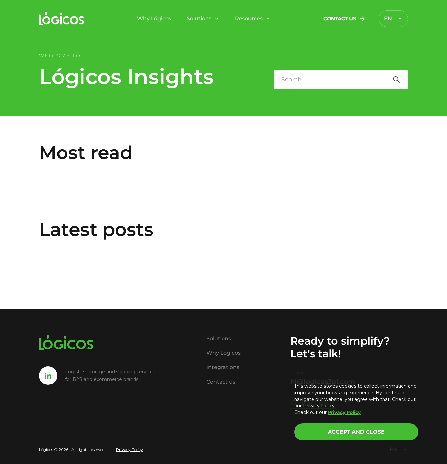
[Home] (61, 18)
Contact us (339, 18)
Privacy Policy (129, 449)
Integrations (222, 367)
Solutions (199, 18)
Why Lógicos (154, 18)
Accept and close (356, 432)
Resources (249, 18)
